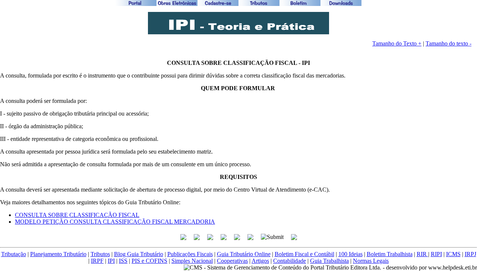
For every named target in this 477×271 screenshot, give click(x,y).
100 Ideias (350, 254)
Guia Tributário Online (244, 254)
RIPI (436, 254)
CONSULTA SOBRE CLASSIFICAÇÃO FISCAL (77, 215)
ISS (123, 261)
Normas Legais (371, 261)
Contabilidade (289, 261)
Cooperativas (232, 261)
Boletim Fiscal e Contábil (304, 254)
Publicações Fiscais (190, 254)
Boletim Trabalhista (390, 254)
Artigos (260, 261)
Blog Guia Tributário (138, 254)
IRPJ (470, 254)
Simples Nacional (192, 261)
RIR (422, 254)
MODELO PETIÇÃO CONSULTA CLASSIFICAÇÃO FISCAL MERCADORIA (115, 221)
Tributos (100, 254)
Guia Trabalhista (329, 261)
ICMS (453, 254)
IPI (111, 261)
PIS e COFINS (149, 261)
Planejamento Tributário (58, 254)
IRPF (97, 261)
